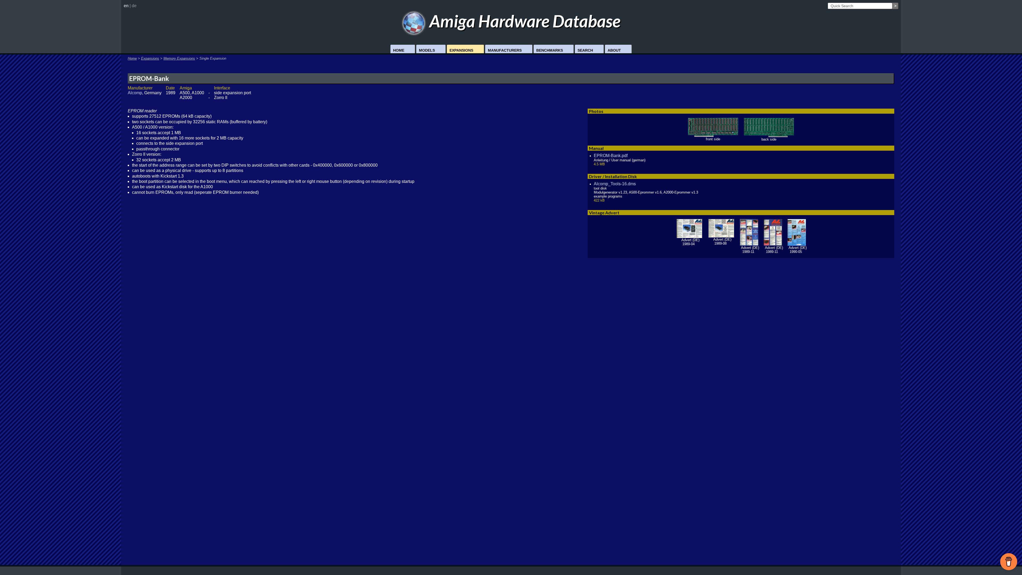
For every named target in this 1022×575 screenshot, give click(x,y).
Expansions (461, 50)
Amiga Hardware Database (523, 21)
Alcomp (135, 93)
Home (398, 50)
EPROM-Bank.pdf (611, 155)
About (614, 50)
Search (585, 50)
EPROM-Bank (149, 78)
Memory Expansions (179, 58)
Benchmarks (549, 50)
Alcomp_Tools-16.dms (615, 184)
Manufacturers (505, 50)
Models (427, 50)
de (134, 5)
